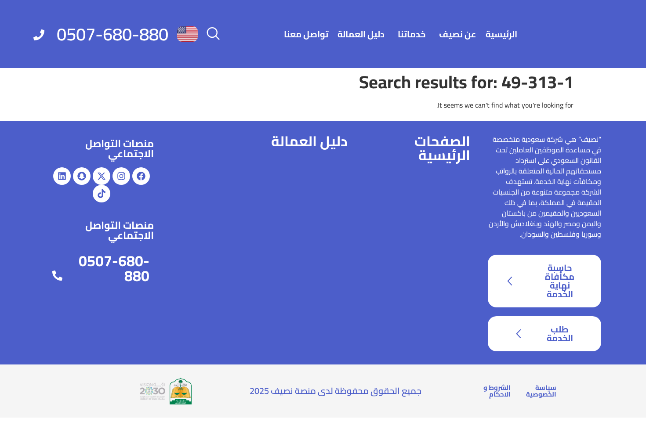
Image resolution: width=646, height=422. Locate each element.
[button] (213, 34)
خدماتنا (412, 34)
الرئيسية (501, 34)
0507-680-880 (112, 34)
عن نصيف (457, 34)
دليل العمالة (361, 34)
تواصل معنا (306, 34)
